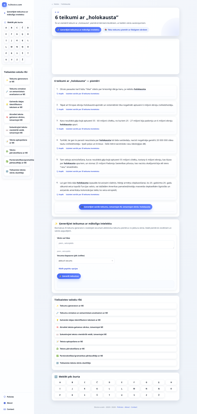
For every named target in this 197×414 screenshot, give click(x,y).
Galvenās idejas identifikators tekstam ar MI (16, 104)
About (127, 407)
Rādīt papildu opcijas (68, 268)
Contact (134, 407)
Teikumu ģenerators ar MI (18, 80)
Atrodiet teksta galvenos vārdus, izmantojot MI (17, 117)
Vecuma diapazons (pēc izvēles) (71, 255)
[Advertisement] (116, 56)
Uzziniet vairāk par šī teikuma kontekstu (82, 94)
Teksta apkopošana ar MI (18, 141)
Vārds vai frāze (63, 238)
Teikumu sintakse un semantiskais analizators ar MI (17, 92)
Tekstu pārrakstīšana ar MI (18, 151)
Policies (120, 407)
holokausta (140, 89)
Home (55, 4)
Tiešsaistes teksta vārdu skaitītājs (17, 171)
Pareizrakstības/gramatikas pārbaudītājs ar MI (19, 161)
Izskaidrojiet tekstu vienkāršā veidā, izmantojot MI (18, 130)
